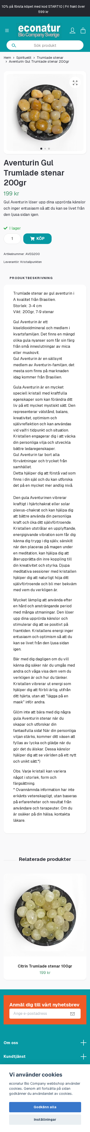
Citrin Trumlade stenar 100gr (45, 966)
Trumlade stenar (50, 57)
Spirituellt (23, 57)
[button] (41, 149)
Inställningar (45, 1119)
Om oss (11, 1042)
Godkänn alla (45, 1107)
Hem (7, 57)
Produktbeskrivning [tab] (31, 278)
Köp (40, 238)
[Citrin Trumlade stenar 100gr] (45, 917)
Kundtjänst (14, 1056)
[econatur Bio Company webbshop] (38, 30)
